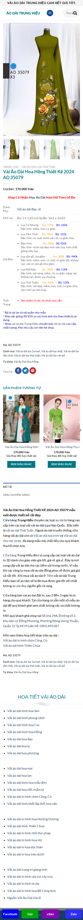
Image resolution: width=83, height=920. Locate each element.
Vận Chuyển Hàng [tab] (16, 494)
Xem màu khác (21, 464)
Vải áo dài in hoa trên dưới (25, 854)
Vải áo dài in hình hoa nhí (24, 840)
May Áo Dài (37, 197)
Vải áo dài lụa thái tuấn (27, 355)
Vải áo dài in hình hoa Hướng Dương (33, 819)
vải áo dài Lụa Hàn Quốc (48, 525)
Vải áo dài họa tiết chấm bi (25, 789)
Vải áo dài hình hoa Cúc (23, 725)
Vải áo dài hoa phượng (23, 753)
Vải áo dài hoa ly (18, 746)
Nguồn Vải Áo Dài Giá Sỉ (24, 898)
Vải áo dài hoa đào (20, 739)
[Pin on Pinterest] (32, 370)
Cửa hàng (10, 520)
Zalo (74, 914)
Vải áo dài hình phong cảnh (26, 718)
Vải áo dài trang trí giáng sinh (27, 869)
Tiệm (50, 575)
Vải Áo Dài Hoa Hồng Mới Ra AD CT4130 (31, 447)
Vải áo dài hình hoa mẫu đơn (27, 782)
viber (50, 914)
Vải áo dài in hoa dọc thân (25, 847)
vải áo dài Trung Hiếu (25, 323)
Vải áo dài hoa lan (19, 775)
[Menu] (50, 13)
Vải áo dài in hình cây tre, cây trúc (30, 876)
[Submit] (75, 13)
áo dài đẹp (19, 586)
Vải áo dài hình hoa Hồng (24, 732)
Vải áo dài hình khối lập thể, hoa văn (32, 803)
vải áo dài (60, 323)
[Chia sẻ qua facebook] (18, 370)
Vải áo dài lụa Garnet (28, 351)
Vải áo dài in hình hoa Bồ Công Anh (31, 891)
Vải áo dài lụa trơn (47, 535)
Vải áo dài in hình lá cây (23, 883)
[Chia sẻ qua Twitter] (25, 370)
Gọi (30, 914)
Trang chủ (10, 166)
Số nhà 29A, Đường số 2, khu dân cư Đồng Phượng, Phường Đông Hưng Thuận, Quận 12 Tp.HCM (41, 621)
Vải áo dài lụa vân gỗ (53, 355)
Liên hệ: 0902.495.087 (43, 626)
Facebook (10, 914)
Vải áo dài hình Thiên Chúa (21, 645)
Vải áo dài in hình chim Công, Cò (25, 640)
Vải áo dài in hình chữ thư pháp (29, 833)
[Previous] (9, 79)
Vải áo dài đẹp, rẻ (29, 209)
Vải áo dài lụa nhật (51, 351)
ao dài (59, 520)
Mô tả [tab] (7, 486)
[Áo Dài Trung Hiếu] (23, 13)
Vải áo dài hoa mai (19, 768)
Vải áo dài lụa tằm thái (38, 166)
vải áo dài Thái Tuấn (20, 530)
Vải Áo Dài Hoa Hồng (26, 361)
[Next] (73, 79)
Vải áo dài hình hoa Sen (23, 711)
